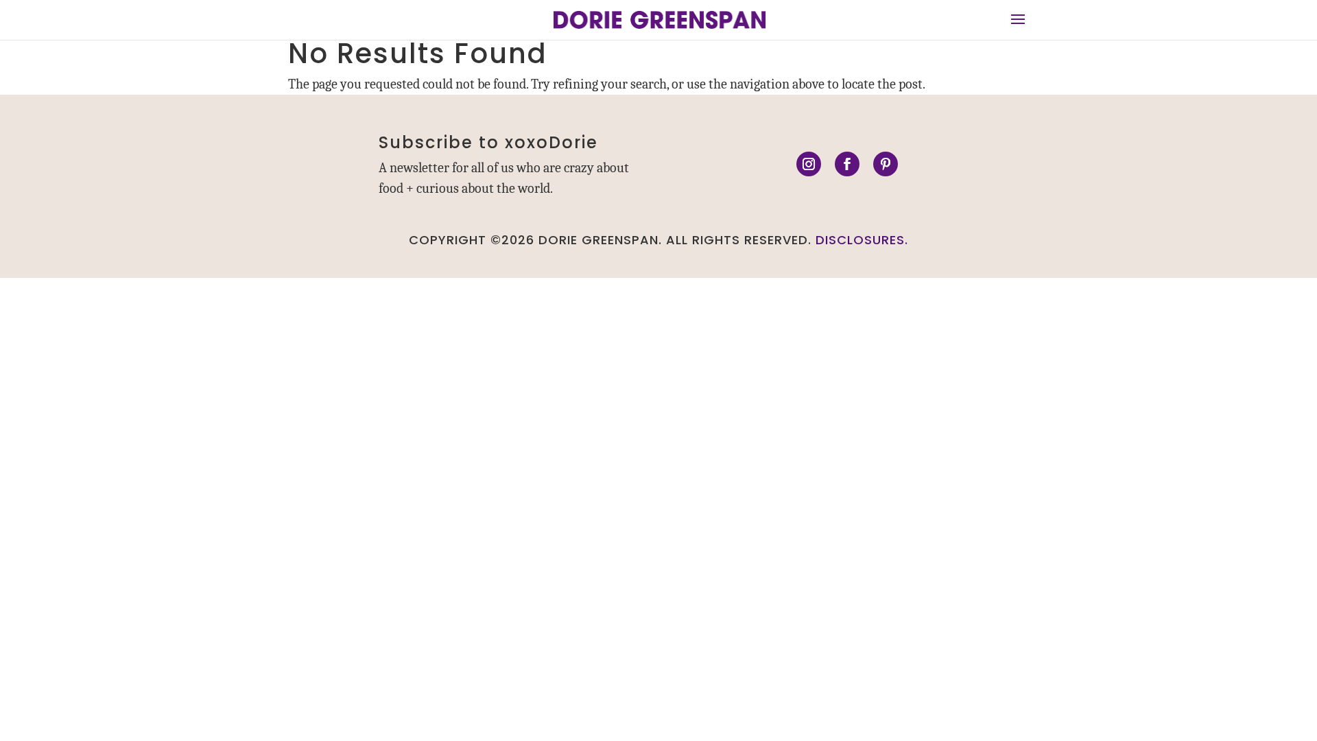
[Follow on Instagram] (808, 164)
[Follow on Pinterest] (885, 164)
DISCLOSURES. (862, 239)
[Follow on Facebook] (847, 164)
